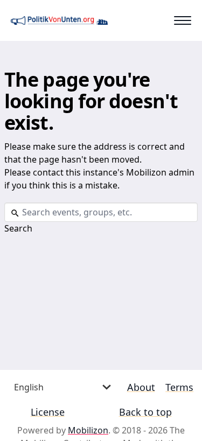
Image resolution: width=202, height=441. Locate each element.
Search (18, 228)
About (141, 387)
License (48, 411)
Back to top (145, 411)
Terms (179, 387)
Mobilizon (88, 430)
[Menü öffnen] (182, 20)
